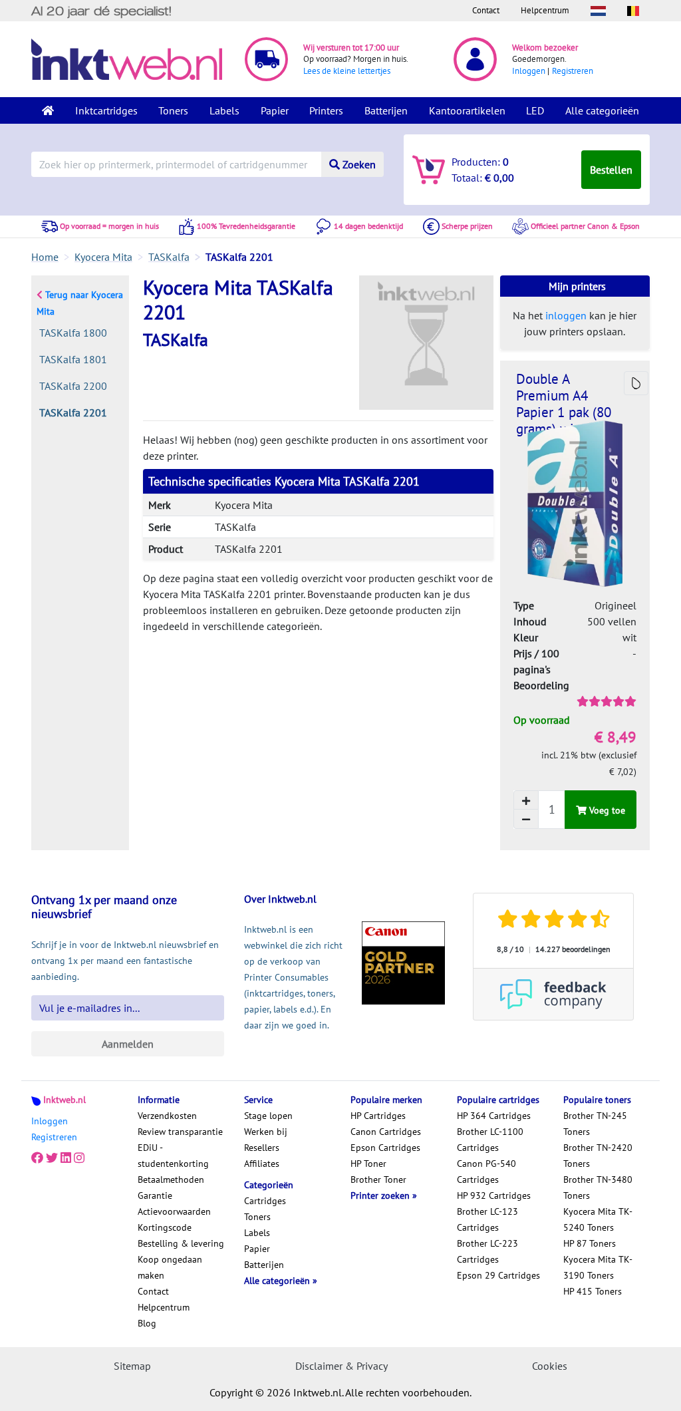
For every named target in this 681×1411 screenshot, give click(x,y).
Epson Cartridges (385, 1148)
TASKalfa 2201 (73, 412)
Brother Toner (378, 1179)
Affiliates (261, 1164)
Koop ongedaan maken (170, 1267)
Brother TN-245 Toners (595, 1124)
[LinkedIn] (66, 1158)
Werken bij (265, 1132)
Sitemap (132, 1365)
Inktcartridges (106, 110)
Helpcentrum (545, 10)
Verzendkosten (167, 1116)
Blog (147, 1323)
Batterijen (386, 110)
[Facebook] (37, 1158)
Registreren (572, 71)
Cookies (549, 1365)
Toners (173, 110)
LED (535, 110)
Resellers (261, 1148)
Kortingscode (165, 1227)
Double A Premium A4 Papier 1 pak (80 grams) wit (563, 404)
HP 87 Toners (589, 1243)
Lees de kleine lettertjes (346, 71)
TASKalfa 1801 (73, 359)
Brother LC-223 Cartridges (487, 1251)
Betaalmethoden (171, 1179)
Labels (224, 110)
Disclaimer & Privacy (341, 1365)
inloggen (566, 315)
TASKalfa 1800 (73, 332)
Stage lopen (268, 1116)
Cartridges (265, 1201)
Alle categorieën (602, 110)
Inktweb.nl (64, 1100)
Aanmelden (128, 1043)
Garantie (155, 1195)
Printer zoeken (381, 1195)
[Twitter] (52, 1158)
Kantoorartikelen (467, 110)
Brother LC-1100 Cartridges (490, 1140)
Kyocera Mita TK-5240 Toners (597, 1219)
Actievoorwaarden (174, 1211)
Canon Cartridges (385, 1132)
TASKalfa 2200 (73, 385)
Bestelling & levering (181, 1243)
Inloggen (528, 71)
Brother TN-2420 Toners (597, 1156)
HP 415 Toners (592, 1291)
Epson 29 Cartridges (498, 1275)
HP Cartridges (378, 1116)
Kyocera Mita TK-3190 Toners (597, 1267)
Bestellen (611, 169)
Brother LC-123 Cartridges (487, 1219)
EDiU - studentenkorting (173, 1156)
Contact (485, 10)
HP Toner (368, 1164)
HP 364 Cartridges (494, 1116)
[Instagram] (79, 1158)
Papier (275, 110)
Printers (326, 110)
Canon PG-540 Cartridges (486, 1171)
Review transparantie (180, 1132)
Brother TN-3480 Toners (597, 1187)
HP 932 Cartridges (494, 1195)
